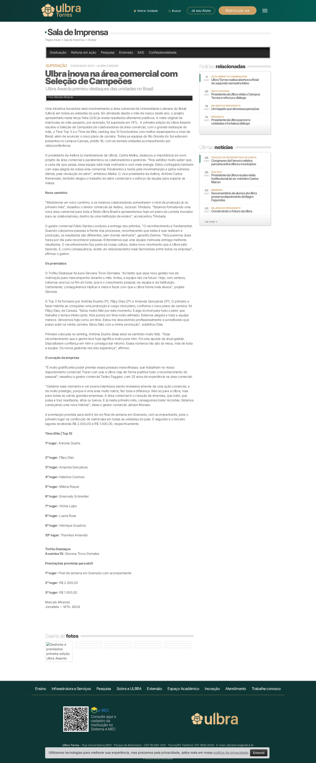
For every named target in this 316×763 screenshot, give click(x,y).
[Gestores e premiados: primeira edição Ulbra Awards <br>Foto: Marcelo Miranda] (59, 651)
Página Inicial (52, 40)
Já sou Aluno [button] (201, 10)
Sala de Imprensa (77, 32)
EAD (141, 52)
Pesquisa (108, 52)
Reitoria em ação (83, 52)
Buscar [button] (176, 10)
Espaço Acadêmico (183, 688)
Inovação (212, 688)
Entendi (258, 753)
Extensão (126, 52)
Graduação (58, 52)
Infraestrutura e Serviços (71, 688)
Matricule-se (238, 10)
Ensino (40, 688)
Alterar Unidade (147, 10)
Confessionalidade (163, 52)
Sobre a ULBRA (129, 688)
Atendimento (235, 688)
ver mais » (211, 221)
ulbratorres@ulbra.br (240, 745)
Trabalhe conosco (266, 688)
